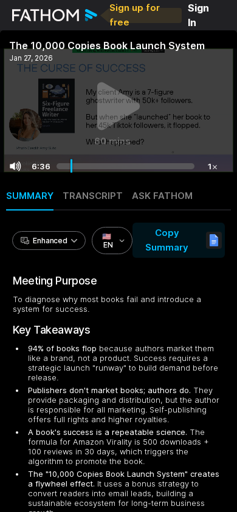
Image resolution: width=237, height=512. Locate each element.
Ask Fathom (162, 195)
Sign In (198, 15)
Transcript (93, 195)
